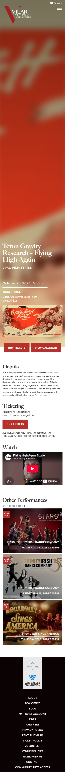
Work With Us (32, 756)
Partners (32, 724)
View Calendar (46, 347)
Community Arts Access (32, 767)
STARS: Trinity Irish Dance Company (32, 542)
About (32, 697)
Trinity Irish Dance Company (37, 587)
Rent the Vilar (32, 735)
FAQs (32, 719)
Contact (32, 761)
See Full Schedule (13, 506)
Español (58, 3)
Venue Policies (32, 751)
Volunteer (32, 745)
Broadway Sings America (40, 633)
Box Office (32, 703)
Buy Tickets (16, 347)
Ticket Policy (32, 740)
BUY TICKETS (15, 424)
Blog (32, 708)
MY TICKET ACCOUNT (32, 713)
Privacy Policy (32, 729)
